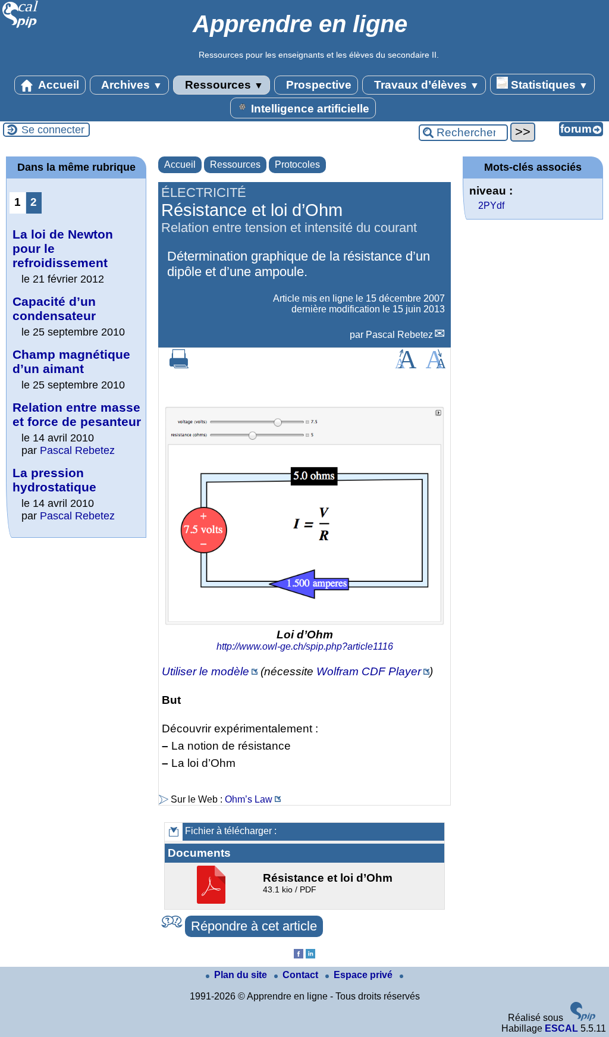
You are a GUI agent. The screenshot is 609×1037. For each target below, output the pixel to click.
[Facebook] (298, 955)
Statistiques (548, 85)
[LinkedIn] (310, 955)
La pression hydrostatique (54, 480)
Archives (130, 85)
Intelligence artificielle (308, 108)
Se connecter (52, 130)
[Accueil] (20, 26)
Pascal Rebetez (399, 335)
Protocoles (297, 164)
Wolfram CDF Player (368, 671)
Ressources (222, 85)
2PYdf (491, 205)
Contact (301, 975)
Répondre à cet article (254, 926)
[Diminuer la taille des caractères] (435, 365)
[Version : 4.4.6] (583, 1018)
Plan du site (241, 975)
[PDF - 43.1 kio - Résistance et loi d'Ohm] (212, 900)
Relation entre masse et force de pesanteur (76, 414)
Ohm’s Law (248, 799)
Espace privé (364, 975)
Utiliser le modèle (205, 671)
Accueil (57, 85)
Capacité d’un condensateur (54, 308)
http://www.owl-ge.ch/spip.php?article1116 (304, 646)
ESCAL (561, 1028)
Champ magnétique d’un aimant (71, 361)
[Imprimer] (179, 365)
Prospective (317, 85)
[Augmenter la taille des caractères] (405, 365)
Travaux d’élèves (425, 85)
